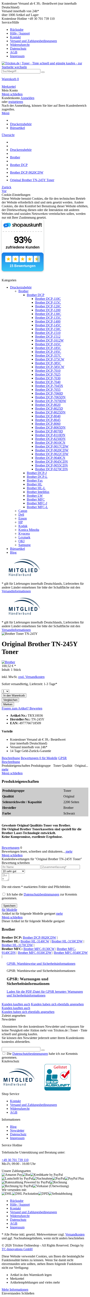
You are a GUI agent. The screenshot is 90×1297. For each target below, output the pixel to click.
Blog (13, 552)
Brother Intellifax (38, 492)
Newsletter (17, 1130)
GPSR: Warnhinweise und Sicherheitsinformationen (41, 963)
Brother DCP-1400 (47, 321)
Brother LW (35, 495)
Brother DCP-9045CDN (51, 461)
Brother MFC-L (37, 507)
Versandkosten (75, 1234)
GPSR (62, 758)
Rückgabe (16, 29)
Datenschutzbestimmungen (41, 894)
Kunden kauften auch (16, 1004)
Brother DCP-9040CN (50, 458)
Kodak (22, 526)
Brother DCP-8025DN (50, 412)
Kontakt (15, 37)
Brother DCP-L (37, 476)
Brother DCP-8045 (47, 420)
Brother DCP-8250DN (50, 439)
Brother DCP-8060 (47, 423)
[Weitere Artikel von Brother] (8, 662)
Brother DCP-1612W (49, 340)
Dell (21, 514)
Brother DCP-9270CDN (51, 469)
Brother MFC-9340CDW (71, 952)
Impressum (17, 56)
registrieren (15, 102)
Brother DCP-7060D (49, 393)
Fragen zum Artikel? (16, 708)
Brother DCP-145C (48, 325)
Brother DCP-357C (48, 355)
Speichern (9, 905)
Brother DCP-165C (48, 344)
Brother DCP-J (37, 473)
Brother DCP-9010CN (50, 442)
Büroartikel (17, 548)
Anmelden (27, 98)
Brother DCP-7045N (49, 386)
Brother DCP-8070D (49, 431)
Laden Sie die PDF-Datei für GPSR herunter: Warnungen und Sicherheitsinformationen (45, 993)
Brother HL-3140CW (35, 941)
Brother (23, 291)
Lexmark (24, 537)
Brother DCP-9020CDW (51, 450)
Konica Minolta (28, 530)
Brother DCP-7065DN (50, 397)
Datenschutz (18, 48)
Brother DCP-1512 (47, 336)
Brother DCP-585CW (49, 367)
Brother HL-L (36, 488)
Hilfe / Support (20, 33)
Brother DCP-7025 (47, 374)
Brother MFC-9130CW (39, 949)
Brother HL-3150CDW (67, 941)
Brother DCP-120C (48, 306)
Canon (22, 511)
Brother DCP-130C (48, 314)
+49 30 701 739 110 (15, 1160)
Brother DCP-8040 (47, 416)
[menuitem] (45, 39)
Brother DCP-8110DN (50, 435)
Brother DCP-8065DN (50, 427)
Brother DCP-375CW (49, 359)
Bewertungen (31, 758)
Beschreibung (11, 758)
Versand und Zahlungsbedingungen (33, 41)
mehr (5, 769)
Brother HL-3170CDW (17, 945)
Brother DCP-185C (48, 348)
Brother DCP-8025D (49, 408)
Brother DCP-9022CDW (51, 454)
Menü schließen (12, 94)
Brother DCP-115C (48, 302)
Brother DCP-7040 (47, 382)
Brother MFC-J (37, 503)
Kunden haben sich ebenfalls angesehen (57, 1004)
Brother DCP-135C (48, 317)
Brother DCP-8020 (47, 405)
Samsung (24, 545)
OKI (21, 541)
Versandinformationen (16, 591)
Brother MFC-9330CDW (35, 952)
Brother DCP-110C (48, 298)
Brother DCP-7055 (47, 389)
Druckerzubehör (21, 287)
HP (20, 522)
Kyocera (24, 533)
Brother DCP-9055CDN (51, 465)
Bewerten (36, 708)
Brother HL (34, 484)
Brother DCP (35, 295)
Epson (22, 518)
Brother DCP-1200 (47, 310)
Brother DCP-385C (48, 363)
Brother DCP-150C (48, 329)
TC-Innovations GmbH (17, 1249)
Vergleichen (10, 700)
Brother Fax (35, 480)
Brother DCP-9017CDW (51, 446)
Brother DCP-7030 (47, 378)
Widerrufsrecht (20, 45)
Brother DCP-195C (48, 351)
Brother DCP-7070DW (50, 401)
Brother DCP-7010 (47, 370)
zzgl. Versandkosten (31, 677)
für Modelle (49, 758)
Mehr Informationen (15, 1289)
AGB (13, 52)
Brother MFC (36, 499)
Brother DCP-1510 (47, 333)
